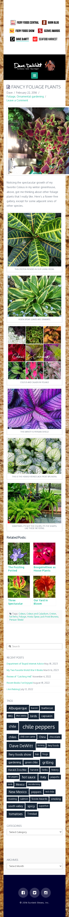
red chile (49, 791)
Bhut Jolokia (21, 715)
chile (12, 726)
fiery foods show (20, 754)
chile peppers (39, 726)
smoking (56, 798)
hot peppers (13, 776)
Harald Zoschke (17, 769)
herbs (45, 769)
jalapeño (54, 777)
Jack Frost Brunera (49, 616)
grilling (47, 762)
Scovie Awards (39, 798)
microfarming (34, 784)
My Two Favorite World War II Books (25, 670)
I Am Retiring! (13, 689)
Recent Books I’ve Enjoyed (20, 682)
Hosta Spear (33, 616)
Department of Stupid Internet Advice (25, 663)
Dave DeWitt (21, 745)
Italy (43, 777)
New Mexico (18, 792)
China (42, 736)
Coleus (22, 613)
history (55, 769)
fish (37, 754)
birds (33, 716)
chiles (12, 737)
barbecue (47, 708)
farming (41, 745)
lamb (10, 784)
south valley (15, 806)
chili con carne (27, 736)
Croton (52, 613)
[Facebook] (27, 49)
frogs (45, 754)
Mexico (20, 784)
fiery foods (53, 745)
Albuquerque (18, 708)
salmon (24, 798)
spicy (31, 806)
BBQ (10, 715)
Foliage (11, 96)
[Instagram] (42, 49)
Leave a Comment (17, 100)
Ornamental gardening (30, 96)
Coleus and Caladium (37, 613)
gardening (14, 762)
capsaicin (46, 715)
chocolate (54, 736)
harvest (34, 769)
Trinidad (32, 813)
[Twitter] (35, 49)
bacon (34, 708)
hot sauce (29, 777)
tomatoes (16, 814)
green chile (31, 762)
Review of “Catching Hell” (19, 676)
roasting (12, 798)
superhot (43, 805)
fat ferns (13, 616)
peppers (36, 791)
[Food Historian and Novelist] (35, 64)
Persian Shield (16, 619)
